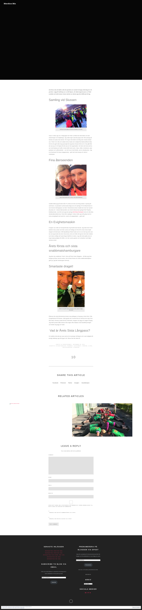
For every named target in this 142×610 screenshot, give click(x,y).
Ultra (90, 345)
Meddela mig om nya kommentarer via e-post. (63, 512)
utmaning (76, 347)
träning (84, 345)
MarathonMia (67, 344)
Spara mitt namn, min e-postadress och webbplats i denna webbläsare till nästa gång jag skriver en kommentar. (70, 506)
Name (50, 477)
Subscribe (54, 582)
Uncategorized (67, 347)
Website (50, 493)
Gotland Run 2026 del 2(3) (53, 552)
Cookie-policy (22, 607)
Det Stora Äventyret (78, 212)
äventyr (52, 345)
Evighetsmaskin (61, 345)
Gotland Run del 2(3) (54, 558)
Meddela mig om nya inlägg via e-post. (61, 518)
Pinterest (63, 382)
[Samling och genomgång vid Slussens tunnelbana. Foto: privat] (71, 127)
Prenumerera (88, 564)
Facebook (55, 382)
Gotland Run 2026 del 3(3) (53, 550)
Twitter (70, 382)
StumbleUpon (85, 382)
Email (50, 485)
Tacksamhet (77, 345)
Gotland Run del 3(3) (54, 556)
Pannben (70, 345)
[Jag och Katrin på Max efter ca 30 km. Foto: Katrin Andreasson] (71, 195)
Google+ (76, 382)
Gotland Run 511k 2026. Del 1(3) (54, 554)
